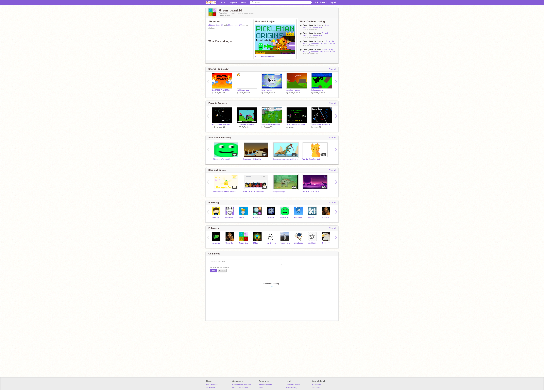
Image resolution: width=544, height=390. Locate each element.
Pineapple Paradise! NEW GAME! (226, 191)
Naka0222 (292, 127)
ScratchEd (316, 384)
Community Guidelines (241, 384)
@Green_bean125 (234, 25)
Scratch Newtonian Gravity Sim (317, 26)
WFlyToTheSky (244, 127)
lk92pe (255, 243)
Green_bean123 (219, 127)
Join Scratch (321, 2)
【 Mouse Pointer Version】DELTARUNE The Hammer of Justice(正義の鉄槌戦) (296, 124)
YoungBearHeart (257, 217)
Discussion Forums (240, 387)
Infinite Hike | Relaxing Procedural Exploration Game (319, 42)
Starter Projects (265, 384)
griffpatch (229, 217)
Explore (233, 2)
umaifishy (312, 243)
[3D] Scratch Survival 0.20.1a (272, 124)
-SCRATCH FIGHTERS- (221, 90)
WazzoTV (215, 217)
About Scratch (211, 384)
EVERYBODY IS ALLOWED (253, 191)
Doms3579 (317, 127)
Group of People (279, 191)
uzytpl (241, 217)
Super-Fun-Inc (285, 217)
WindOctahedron (299, 217)
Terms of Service (293, 384)
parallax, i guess (293, 90)
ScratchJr (316, 387)
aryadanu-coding (299, 243)
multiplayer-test (243, 90)
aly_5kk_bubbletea (271, 243)
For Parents (210, 387)
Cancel (222, 270)
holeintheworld (317, 90)
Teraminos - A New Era (252, 159)
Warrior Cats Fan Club (311, 159)
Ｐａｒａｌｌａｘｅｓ (310, 191)
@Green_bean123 (215, 25)
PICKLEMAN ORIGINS (265, 56)
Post (213, 270)
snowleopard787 (216, 243)
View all (332, 68)
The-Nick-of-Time (271, 217)
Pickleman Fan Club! (221, 159)
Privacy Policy (292, 387)
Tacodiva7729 (268, 127)
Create (222, 2)
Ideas (243, 2)
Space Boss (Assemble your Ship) (321, 124)
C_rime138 (326, 243)
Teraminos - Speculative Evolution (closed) (285, 159)
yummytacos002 (285, 243)
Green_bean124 (219, 92)
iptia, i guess (267, 90)
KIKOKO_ (311, 217)
